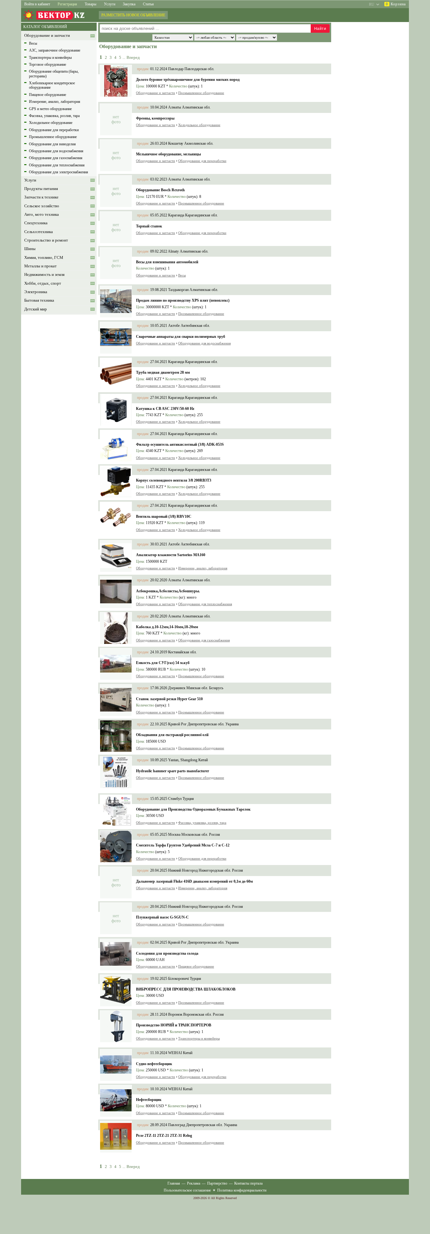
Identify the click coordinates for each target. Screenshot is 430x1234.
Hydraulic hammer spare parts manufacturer (172, 771)
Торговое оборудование (47, 64)
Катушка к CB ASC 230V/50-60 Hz (165, 408)
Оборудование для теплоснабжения (57, 165)
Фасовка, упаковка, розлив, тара (54, 116)
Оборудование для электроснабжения (58, 172)
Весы (33, 43)
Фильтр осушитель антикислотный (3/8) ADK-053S (180, 444)
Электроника (35, 292)
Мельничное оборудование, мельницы (168, 154)
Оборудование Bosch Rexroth (160, 190)
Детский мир (35, 309)
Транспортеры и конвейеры (50, 57)
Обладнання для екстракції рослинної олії (172, 735)
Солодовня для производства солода (167, 953)
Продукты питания (41, 189)
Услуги (109, 4)
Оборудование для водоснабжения (56, 151)
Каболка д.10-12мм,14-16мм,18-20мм (167, 627)
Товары (90, 4)
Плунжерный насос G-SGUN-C (162, 917)
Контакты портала (248, 1183)
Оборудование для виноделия (52, 144)
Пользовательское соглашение (187, 1190)
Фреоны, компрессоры (155, 118)
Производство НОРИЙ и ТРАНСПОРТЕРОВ (173, 1025)
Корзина (396, 4)
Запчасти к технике (41, 197)
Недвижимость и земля (44, 274)
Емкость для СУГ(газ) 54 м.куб (163, 663)
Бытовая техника (39, 300)
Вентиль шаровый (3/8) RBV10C (163, 516)
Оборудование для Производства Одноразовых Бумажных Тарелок (193, 809)
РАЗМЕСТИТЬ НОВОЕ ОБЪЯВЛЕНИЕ (133, 15)
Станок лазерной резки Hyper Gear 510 (169, 699)
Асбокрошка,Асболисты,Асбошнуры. (168, 591)
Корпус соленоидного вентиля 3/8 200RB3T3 (173, 480)
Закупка (129, 4)
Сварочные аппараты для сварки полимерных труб (180, 336)
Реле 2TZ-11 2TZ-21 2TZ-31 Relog (164, 1135)
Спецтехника (36, 223)
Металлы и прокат (40, 266)
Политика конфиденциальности (241, 1190)
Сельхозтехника (38, 232)
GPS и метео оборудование (50, 109)
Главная (173, 1183)
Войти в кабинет (37, 4)
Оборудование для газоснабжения (55, 158)
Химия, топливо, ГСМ (43, 257)
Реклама (193, 1183)
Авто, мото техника (41, 214)
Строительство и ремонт (46, 240)
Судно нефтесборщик (154, 1064)
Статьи (148, 4)
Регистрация (67, 4)
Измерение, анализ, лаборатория (54, 101)
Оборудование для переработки (54, 130)
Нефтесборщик (148, 1099)
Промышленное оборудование (53, 137)
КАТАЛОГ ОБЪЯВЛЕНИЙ (45, 27)
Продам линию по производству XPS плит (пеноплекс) (182, 300)
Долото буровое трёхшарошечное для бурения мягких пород (188, 79)
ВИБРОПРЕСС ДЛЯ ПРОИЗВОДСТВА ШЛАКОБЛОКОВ (185, 989)
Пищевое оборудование (47, 94)
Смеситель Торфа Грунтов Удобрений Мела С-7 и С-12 (182, 845)
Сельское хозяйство (41, 206)
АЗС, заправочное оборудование (54, 50)
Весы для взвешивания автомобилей (167, 262)
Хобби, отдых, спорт (42, 283)
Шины (30, 249)
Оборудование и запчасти (47, 35)
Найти (320, 28)
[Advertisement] (55, 410)
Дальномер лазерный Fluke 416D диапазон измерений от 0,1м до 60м (194, 881)
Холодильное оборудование (50, 122)
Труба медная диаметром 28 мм (163, 372)
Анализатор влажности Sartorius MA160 (170, 555)
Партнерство (217, 1183)
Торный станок (149, 226)
